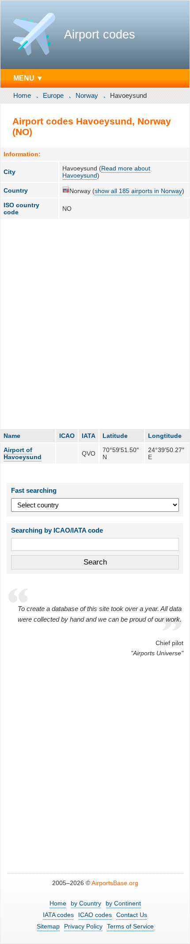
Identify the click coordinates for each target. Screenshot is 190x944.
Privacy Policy (83, 926)
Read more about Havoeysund (106, 172)
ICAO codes (95, 914)
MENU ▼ (28, 78)
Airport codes (99, 34)
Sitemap (48, 926)
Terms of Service (130, 926)
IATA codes (58, 914)
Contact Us (131, 914)
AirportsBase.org (114, 882)
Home (22, 95)
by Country (86, 903)
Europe (53, 95)
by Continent (123, 903)
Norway (87, 95)
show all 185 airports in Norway (138, 190)
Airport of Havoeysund (23, 453)
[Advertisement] (95, 323)
